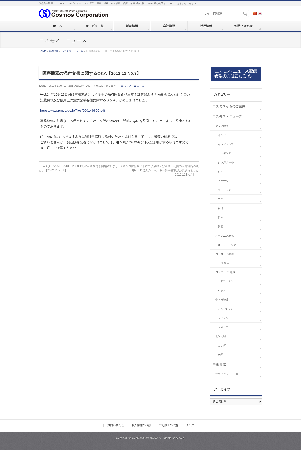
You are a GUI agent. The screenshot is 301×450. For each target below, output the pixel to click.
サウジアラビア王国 (227, 373)
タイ (220, 171)
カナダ (222, 345)
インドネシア (226, 144)
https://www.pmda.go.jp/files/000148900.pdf (72, 110)
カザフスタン (226, 281)
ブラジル (223, 318)
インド (222, 135)
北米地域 (220, 336)
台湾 (220, 208)
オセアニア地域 (224, 235)
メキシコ (223, 327)
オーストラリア (227, 244)
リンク (190, 425)
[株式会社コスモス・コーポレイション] (73, 13)
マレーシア (224, 189)
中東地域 (219, 364)
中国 (220, 199)
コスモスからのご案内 (229, 106)
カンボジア (224, 153)
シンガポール (226, 162)
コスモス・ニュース (132, 85)
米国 (220, 354)
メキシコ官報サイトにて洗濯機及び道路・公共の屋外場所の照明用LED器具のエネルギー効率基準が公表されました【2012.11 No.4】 (159, 170)
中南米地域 (221, 299)
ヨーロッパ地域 (224, 254)
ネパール (223, 180)
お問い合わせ (115, 425)
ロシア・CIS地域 (225, 272)
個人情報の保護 (141, 425)
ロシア (222, 290)
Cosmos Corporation (145, 438)
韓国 (220, 226)
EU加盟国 (223, 263)
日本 (220, 217)
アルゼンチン (226, 308)
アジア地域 (221, 126)
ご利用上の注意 (168, 425)
